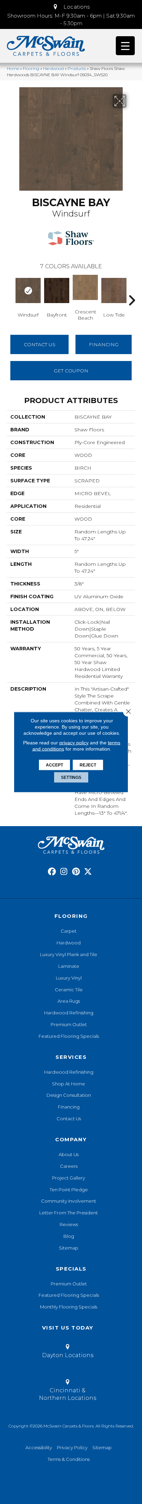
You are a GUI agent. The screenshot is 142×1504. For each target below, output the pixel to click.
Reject (88, 765)
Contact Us (39, 344)
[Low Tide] (114, 290)
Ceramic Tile (69, 989)
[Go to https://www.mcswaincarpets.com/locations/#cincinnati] (67, 1391)
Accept (54, 765)
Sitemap (68, 1248)
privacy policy (74, 742)
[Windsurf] (28, 290)
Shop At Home (68, 1083)
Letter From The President (68, 1212)
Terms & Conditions (69, 1459)
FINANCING (104, 344)
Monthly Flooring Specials (68, 1307)
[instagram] (64, 872)
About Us (69, 1154)
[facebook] (52, 872)
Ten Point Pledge (69, 1189)
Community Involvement (68, 1201)
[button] (71, 7)
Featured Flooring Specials (69, 1036)
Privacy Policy (72, 1447)
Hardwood (53, 68)
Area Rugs (69, 1001)
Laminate (68, 966)
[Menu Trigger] (125, 45)
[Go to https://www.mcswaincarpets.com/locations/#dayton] (67, 1352)
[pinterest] (76, 872)
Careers (69, 1166)
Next (131, 290)
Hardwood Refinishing (68, 1012)
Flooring (31, 68)
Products (77, 68)
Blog (68, 1236)
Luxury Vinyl (69, 978)
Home (13, 68)
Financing (69, 1107)
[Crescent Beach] (85, 287)
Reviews (69, 1224)
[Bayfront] (56, 290)
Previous (10, 290)
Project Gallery (68, 1178)
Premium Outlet (69, 1024)
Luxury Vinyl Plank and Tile (68, 954)
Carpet (69, 931)
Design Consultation (69, 1095)
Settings (71, 777)
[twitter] (88, 872)
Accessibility (39, 1447)
